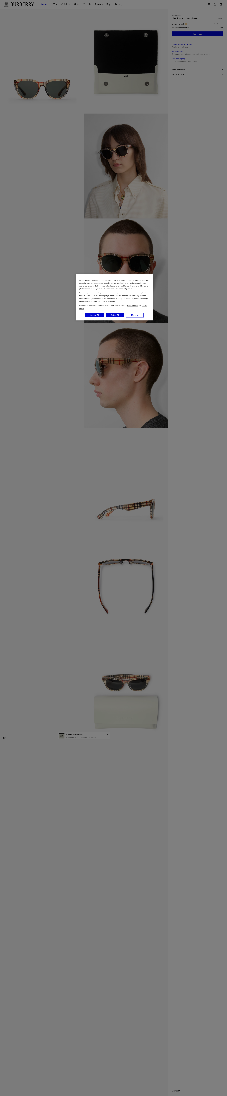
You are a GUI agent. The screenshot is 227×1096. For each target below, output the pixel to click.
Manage (134, 315)
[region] (114, 297)
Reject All (115, 315)
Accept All (94, 315)
